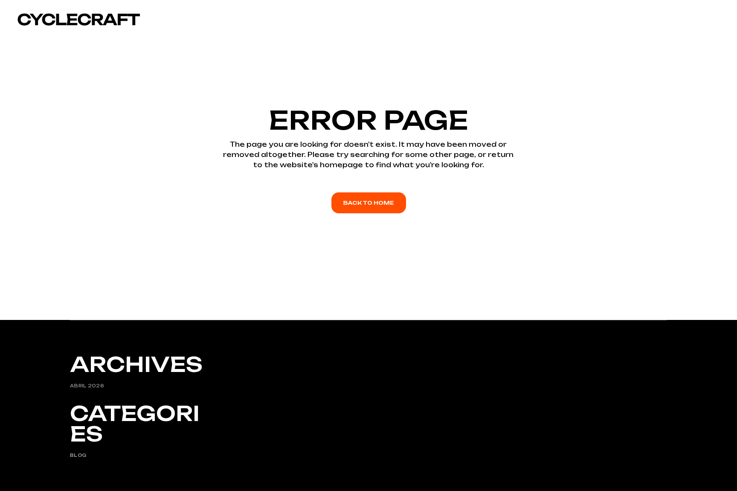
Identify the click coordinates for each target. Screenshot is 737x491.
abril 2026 (87, 385)
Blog (78, 455)
